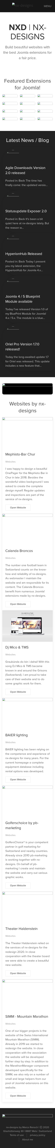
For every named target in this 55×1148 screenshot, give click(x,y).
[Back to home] (27, 6)
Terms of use (17, 1135)
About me (27, 1139)
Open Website (18, 507)
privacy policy (37, 1135)
